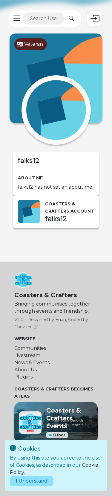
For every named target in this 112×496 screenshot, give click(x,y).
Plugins (23, 377)
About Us (25, 370)
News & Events (32, 362)
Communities (30, 348)
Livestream (27, 355)
